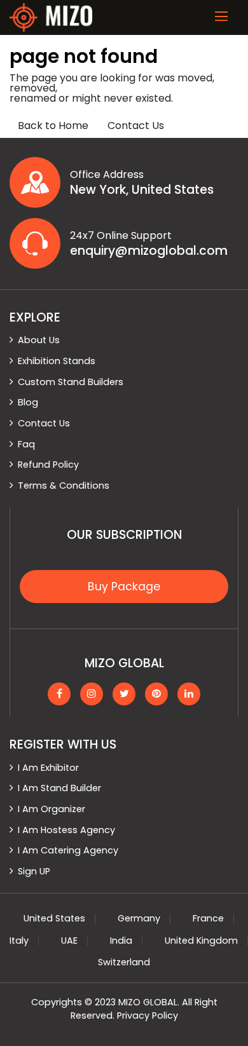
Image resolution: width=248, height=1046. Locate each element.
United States (54, 918)
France (208, 918)
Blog (28, 402)
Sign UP (34, 871)
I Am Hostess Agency (66, 830)
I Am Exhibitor (48, 767)
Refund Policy (48, 464)
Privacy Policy (147, 1015)
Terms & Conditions (63, 485)
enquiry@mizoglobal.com (149, 251)
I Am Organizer (51, 809)
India (121, 940)
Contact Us (135, 125)
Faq (26, 444)
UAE (69, 940)
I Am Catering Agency (68, 850)
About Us (39, 340)
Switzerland (124, 962)
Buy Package (124, 586)
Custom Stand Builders (70, 382)
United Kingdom (201, 940)
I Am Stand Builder (59, 788)
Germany (139, 918)
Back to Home (53, 125)
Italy (19, 940)
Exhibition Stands (56, 361)
